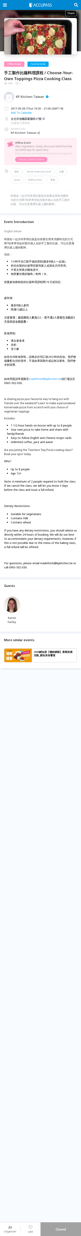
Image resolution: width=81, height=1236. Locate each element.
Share (71, 13)
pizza (17, 179)
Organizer (10, 1231)
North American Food (39, 171)
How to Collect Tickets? (31, 159)
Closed (61, 1229)
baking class (35, 179)
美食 (52, 179)
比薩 (61, 171)
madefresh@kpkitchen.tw (45, 379)
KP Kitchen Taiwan (24, 133)
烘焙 (16, 171)
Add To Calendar (21, 112)
